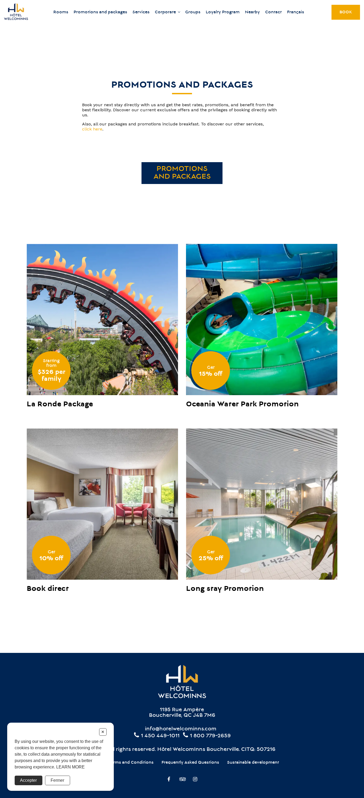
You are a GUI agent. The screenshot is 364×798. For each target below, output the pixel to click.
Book (345, 12)
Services (140, 12)
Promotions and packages (100, 12)
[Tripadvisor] (181, 780)
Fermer (57, 780)
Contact (273, 12)
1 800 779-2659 (210, 736)
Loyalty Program (223, 12)
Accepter (28, 780)
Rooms (60, 12)
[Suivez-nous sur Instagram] (195, 780)
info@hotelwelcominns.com (180, 729)
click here (92, 129)
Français (295, 12)
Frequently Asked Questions (190, 762)
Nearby (252, 12)
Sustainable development (253, 762)
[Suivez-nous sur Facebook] (168, 780)
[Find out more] (102, 319)
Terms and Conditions (130, 762)
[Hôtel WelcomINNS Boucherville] (16, 12)
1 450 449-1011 (160, 736)
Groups (192, 12)
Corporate (165, 12)
